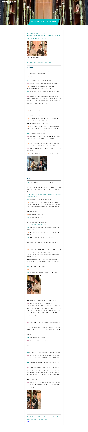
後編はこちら (29, 421)
